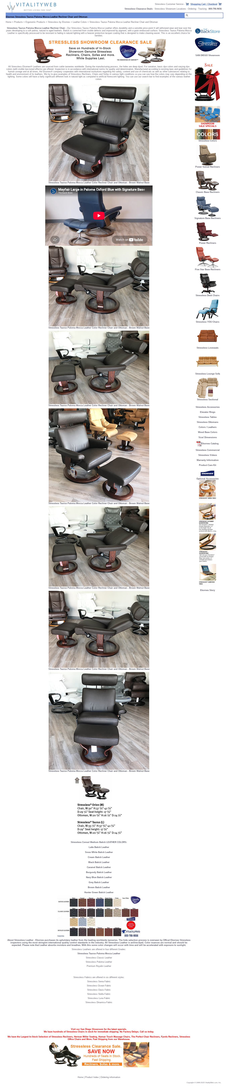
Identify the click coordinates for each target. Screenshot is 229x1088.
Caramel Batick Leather (99, 867)
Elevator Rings (207, 412)
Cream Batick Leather (99, 857)
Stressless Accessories (208, 407)
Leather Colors (80, 22)
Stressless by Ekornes (59, 22)
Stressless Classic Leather (99, 957)
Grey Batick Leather (99, 882)
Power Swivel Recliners (207, 167)
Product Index (92, 1077)
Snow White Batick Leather (99, 852)
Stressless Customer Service (169, 4)
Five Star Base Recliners (207, 269)
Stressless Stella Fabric (98, 994)
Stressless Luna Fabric (99, 998)
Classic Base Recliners (207, 192)
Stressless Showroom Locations (170, 9)
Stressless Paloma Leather (99, 962)
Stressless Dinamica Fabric (98, 1002)
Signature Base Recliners (207, 218)
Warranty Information (208, 460)
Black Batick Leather (98, 862)
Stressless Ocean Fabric (99, 985)
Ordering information (110, 1077)
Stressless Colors (207, 140)
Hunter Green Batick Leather (98, 892)
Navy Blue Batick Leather (99, 877)
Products (18, 22)
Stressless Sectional (207, 399)
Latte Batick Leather (99, 847)
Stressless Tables (207, 417)
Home (8, 22)
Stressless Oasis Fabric (99, 990)
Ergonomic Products (35, 22)
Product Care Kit (207, 465)
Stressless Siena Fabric (98, 981)
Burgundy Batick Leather (99, 872)
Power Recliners (207, 243)
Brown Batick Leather (99, 887)
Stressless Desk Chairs (207, 295)
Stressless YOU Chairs (207, 322)
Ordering (192, 9)
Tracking (202, 9)
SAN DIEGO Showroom (207, 55)
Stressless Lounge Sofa (207, 373)
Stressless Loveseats (207, 348)
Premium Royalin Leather (99, 966)
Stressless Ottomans (207, 422)
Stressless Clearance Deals (139, 9)
